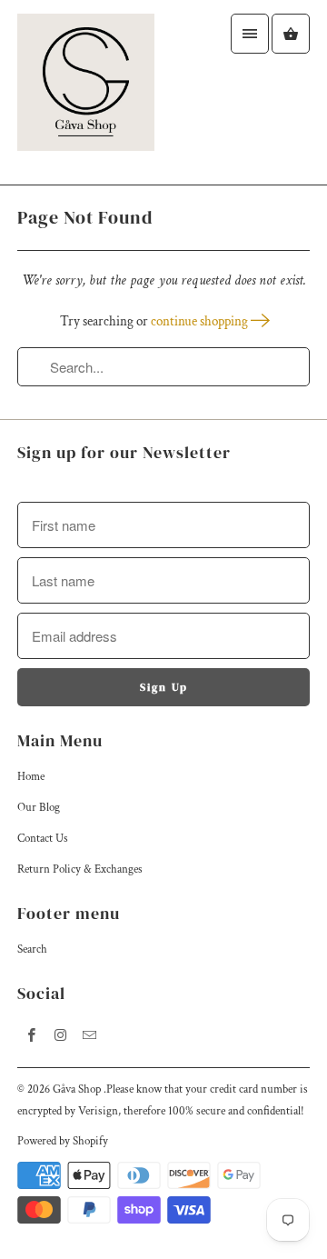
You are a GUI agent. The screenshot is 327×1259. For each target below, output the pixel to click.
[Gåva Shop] (85, 92)
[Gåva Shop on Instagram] (60, 1034)
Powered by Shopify (62, 1141)
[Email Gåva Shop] (89, 1034)
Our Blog (38, 807)
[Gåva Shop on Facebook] (31, 1034)
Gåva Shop (78, 1089)
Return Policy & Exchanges (80, 869)
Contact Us (42, 838)
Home (31, 776)
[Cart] (291, 34)
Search (32, 949)
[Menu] (250, 34)
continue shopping (201, 321)
